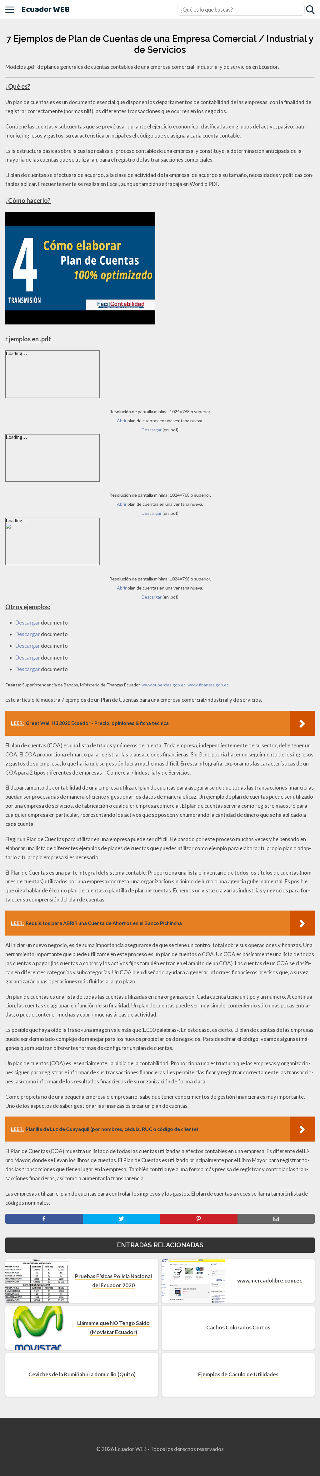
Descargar (152, 429)
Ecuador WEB (45, 9)
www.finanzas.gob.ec (208, 684)
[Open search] (310, 9)
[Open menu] (9, 9)
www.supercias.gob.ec (164, 684)
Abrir (122, 420)
